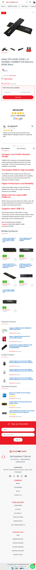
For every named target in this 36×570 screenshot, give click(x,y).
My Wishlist (18, 513)
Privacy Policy (18, 554)
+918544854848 (25, 459)
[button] (33, 12)
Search (27, 2)
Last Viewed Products (18, 525)
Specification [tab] (21, 148)
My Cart (18, 509)
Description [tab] (5, 148)
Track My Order (18, 517)
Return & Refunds (18, 547)
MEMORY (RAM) (12, 6)
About (18, 483)
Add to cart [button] (15, 259)
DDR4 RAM (25, 6)
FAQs (17, 535)
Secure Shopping (18, 543)
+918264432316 (20, 462)
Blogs (18, 491)
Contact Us (18, 495)
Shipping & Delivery (18, 551)
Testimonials (18, 487)
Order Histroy (17, 521)
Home (2, 6)
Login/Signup (18, 505)
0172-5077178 (14, 459)
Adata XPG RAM (8, 226)
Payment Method (18, 539)
